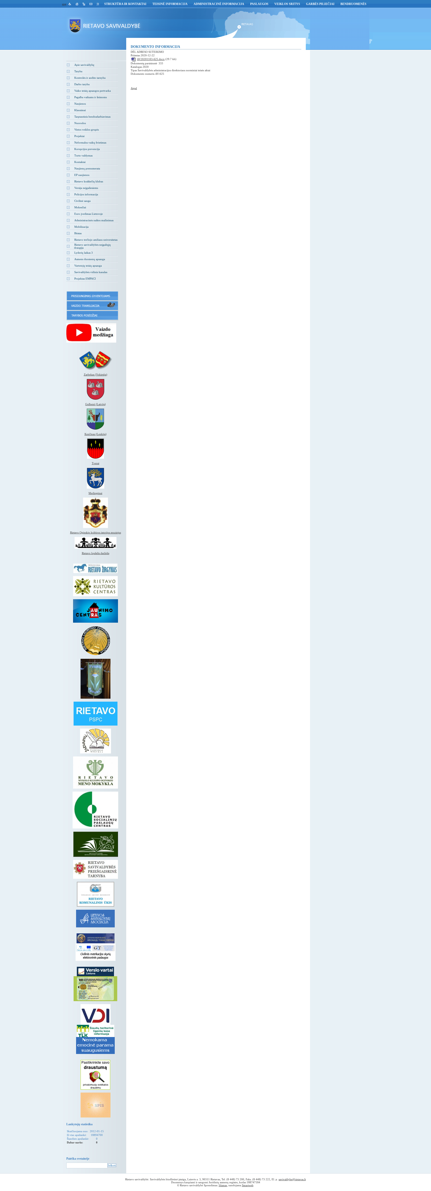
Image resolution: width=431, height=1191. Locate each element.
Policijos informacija (86, 194)
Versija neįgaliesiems (86, 187)
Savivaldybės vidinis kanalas (90, 272)
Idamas (223, 1185)
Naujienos (80, 103)
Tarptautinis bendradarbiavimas (92, 116)
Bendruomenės (353, 4)
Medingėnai (95, 493)
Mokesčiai (80, 207)
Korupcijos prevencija (87, 149)
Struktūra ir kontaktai (125, 4)
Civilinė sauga (82, 200)
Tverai (95, 463)
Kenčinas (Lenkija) (96, 434)
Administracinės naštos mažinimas (93, 220)
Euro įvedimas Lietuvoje (88, 213)
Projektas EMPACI (85, 278)
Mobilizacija (81, 226)
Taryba (78, 71)
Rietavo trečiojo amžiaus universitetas (95, 239)
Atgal (134, 88)
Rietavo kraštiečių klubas (88, 181)
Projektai (79, 136)
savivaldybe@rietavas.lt (292, 1179)
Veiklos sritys (287, 4)
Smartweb (247, 1185)
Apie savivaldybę (84, 64)
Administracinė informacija (219, 4)
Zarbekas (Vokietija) (95, 374)
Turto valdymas (83, 155)
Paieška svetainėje (77, 1158)
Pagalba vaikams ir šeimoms (90, 97)
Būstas (78, 233)
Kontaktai (80, 161)
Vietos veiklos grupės (86, 129)
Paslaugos (259, 4)
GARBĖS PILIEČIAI (320, 4)
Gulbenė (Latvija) (95, 404)
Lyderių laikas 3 (83, 252)
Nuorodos (80, 123)
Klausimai (80, 110)
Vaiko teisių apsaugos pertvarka (92, 90)
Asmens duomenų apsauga (89, 259)
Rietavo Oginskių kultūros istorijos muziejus (95, 532)
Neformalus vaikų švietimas (90, 142)
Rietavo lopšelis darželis (95, 553)
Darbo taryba (82, 84)
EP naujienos (81, 174)
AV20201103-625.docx (151, 59)
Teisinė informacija (170, 4)
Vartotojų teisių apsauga (88, 265)
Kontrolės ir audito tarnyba (90, 77)
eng (64, 3)
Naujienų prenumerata (87, 168)
